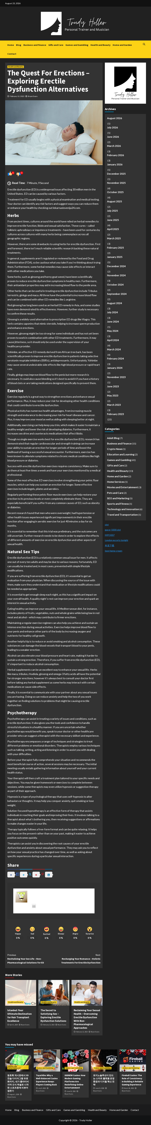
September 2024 (117, 293)
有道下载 (109, 545)
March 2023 (114, 404)
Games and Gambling (76, 44)
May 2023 (112, 395)
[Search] (144, 44)
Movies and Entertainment (122, 487)
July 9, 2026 (42, 1088)
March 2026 (114, 145)
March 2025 (114, 238)
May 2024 (112, 330)
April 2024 (113, 340)
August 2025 (114, 201)
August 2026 (114, 118)
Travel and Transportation (122, 514)
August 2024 (114, 303)
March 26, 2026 (129, 1088)
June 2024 (113, 321)
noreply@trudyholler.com (52, 906)
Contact (11, 53)
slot (107, 524)
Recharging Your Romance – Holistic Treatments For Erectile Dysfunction (80, 958)
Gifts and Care (55, 44)
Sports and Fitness (118, 503)
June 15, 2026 (99, 1088)
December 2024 (116, 266)
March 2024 (114, 349)
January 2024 (114, 367)
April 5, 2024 (14, 1025)
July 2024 (112, 312)
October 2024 (115, 284)
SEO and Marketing (118, 498)
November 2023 (116, 377)
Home (10, 44)
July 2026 (112, 127)
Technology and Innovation (123, 509)
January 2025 (114, 256)
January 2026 (114, 164)
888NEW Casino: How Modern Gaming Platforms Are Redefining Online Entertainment (75, 1081)
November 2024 (116, 275)
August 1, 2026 (14, 1094)
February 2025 (115, 247)
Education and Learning (120, 454)
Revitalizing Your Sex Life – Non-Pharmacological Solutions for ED (25, 958)
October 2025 (115, 192)
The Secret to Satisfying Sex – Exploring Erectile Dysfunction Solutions (53, 1015)
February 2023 (115, 414)
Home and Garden (122, 44)
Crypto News (114, 449)
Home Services (115, 481)
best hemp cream (113, 550)
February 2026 (115, 155)
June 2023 (113, 386)
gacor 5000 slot (113, 529)
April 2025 (113, 229)
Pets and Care (115, 492)
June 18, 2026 (71, 1091)
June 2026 (113, 136)
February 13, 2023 (17, 96)
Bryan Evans (33, 96)
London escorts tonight (116, 540)
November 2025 (116, 182)
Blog (18, 44)
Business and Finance (34, 44)
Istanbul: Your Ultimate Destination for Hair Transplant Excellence (19, 1015)
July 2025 (112, 210)
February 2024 (115, 358)
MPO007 (110, 535)
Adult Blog (113, 438)
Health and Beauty (100, 44)
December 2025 (116, 173)
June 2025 (113, 219)
